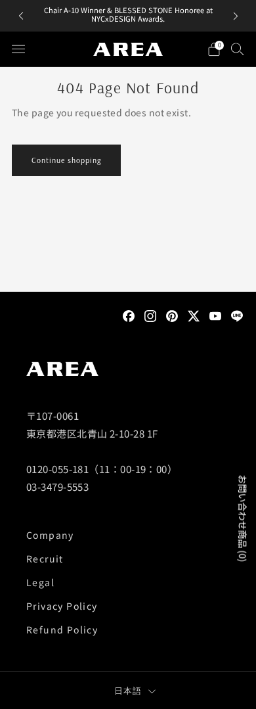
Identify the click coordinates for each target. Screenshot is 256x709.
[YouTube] (215, 315)
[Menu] (18, 49)
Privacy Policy (62, 605)
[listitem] (128, 16)
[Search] (237, 48)
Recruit (45, 558)
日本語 (128, 690)
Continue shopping (66, 160)
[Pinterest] (172, 315)
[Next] (236, 16)
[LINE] (237, 315)
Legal (40, 582)
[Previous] (21, 16)
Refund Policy (62, 629)
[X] (194, 315)
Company (50, 534)
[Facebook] (129, 315)
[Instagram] (150, 315)
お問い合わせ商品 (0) (242, 518)
